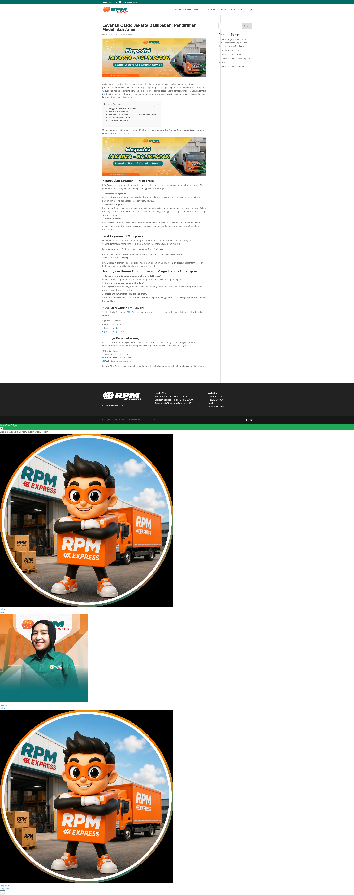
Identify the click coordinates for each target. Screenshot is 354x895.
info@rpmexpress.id (216, 406)
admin (106, 34)
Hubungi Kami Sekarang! (118, 120)
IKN (104, 94)
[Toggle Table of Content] (155, 104)
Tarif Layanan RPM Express (118, 111)
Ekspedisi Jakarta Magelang (231, 66)
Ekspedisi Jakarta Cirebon (230, 54)
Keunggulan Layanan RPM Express (122, 108)
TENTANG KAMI (183, 10)
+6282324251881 (215, 396)
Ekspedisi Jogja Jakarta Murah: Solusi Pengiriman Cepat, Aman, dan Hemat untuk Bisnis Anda (233, 42)
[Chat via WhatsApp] (2, 892)
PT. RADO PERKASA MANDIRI (128, 420)
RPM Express (133, 312)
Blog (121, 34)
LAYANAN (210, 10)
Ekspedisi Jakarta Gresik (229, 50)
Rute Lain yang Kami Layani (119, 117)
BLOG (224, 10)
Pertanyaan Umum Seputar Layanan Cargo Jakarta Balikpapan (133, 114)
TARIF (197, 10)
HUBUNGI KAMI (238, 10)
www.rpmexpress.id (123, 361)
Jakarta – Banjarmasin (114, 331)
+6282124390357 (215, 399)
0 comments (128, 34)
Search (247, 26)
